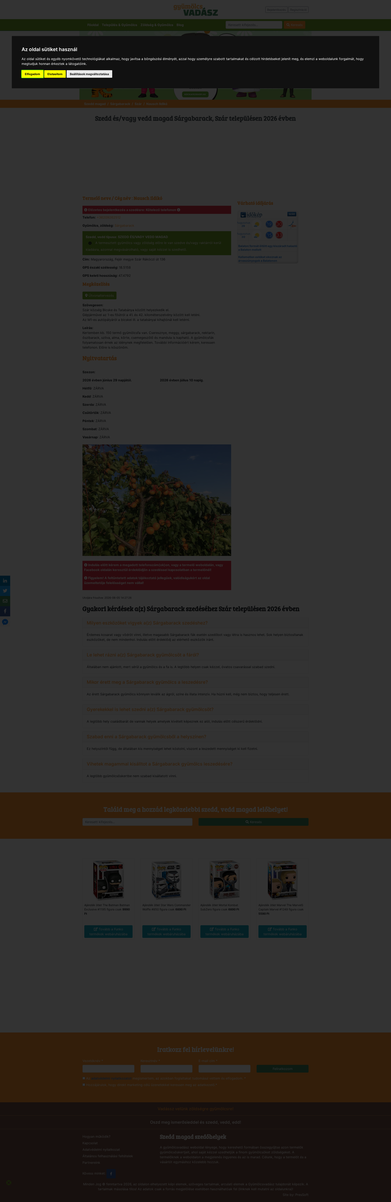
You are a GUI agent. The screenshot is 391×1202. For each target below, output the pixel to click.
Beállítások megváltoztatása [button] (89, 74)
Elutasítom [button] (55, 74)
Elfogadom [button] (32, 74)
